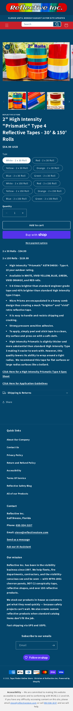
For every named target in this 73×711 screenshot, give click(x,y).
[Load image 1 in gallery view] (17, 101)
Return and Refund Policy (21, 462)
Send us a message (18, 539)
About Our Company (18, 439)
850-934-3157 (24, 525)
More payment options (37, 243)
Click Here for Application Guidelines (25, 383)
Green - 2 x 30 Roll (45, 175)
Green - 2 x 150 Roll (46, 198)
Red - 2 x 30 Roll (45, 160)
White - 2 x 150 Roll (17, 183)
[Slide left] (3, 101)
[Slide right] (69, 101)
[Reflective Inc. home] (36, 7)
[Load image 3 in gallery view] (56, 101)
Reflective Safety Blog (19, 485)
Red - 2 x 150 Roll (47, 183)
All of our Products (17, 493)
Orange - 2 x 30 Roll (48, 168)
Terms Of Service (16, 478)
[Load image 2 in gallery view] (36, 101)
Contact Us (13, 447)
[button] (7, 25)
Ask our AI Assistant (19, 546)
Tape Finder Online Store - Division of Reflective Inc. (34, 678)
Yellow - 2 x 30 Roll (17, 168)
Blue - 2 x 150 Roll (16, 198)
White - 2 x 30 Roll (16, 160)
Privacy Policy (15, 455)
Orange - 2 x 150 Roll (50, 191)
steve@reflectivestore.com (31, 532)
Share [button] (9, 402)
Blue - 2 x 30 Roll (16, 175)
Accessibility (14, 470)
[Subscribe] (53, 645)
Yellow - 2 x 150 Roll (17, 191)
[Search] (57, 24)
